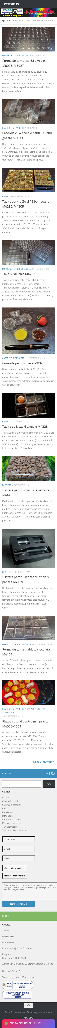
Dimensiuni (7, 816)
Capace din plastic (10, 801)
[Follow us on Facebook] (53, 773)
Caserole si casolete (13, 128)
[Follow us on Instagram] (48, 773)
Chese (5, 196)
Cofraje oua (7, 812)
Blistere (6, 485)
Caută (48, 784)
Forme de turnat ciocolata (16, 55)
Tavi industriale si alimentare (15, 830)
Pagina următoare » (43, 761)
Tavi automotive (9, 826)
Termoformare (10, 3)
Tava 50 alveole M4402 (18, 274)
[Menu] (53, 4)
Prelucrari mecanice (11, 823)
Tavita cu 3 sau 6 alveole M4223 (25, 427)
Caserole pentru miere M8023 (23, 363)
